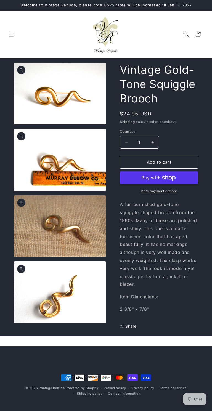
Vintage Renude (52, 388)
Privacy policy (142, 388)
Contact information (124, 393)
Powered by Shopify (82, 388)
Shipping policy (90, 393)
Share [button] (131, 326)
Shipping (127, 122)
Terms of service (173, 388)
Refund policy (115, 388)
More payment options (159, 191)
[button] (12, 34)
